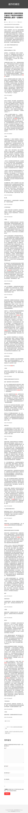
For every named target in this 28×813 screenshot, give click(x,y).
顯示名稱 (6, 766)
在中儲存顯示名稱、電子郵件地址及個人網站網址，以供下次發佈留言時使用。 (14, 790)
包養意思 (18, 537)
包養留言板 (6, 525)
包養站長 (18, 390)
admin (6, 22)
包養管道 (6, 330)
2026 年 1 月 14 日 (13, 22)
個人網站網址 (6, 779)
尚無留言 (20, 22)
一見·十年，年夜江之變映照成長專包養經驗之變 (13, 727)
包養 (16, 394)
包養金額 (9, 270)
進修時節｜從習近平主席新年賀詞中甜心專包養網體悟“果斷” (14, 732)
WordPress (18, 811)
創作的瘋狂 (14, 4)
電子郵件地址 (7, 772)
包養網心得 (18, 315)
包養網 (15, 118)
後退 (9, 721)
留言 (5, 748)
